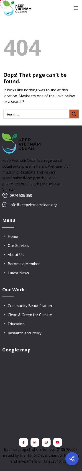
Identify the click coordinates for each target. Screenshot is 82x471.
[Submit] (74, 114)
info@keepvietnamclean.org (33, 204)
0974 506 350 (21, 195)
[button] (76, 7)
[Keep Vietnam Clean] (17, 8)
